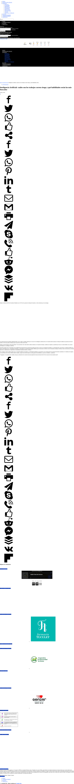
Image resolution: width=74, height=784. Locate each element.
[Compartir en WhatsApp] (8, 121)
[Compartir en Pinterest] (8, 175)
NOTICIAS (4, 3)
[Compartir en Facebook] (8, 103)
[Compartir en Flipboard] (8, 300)
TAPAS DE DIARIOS (6, 15)
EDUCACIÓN (7, 9)
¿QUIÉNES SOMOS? (6, 16)
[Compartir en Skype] (8, 238)
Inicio (1, 82)
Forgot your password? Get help (6, 32)
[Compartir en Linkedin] (8, 184)
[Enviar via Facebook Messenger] (8, 274)
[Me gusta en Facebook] (8, 130)
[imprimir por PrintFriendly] (8, 220)
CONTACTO (4, 17)
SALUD (6, 11)
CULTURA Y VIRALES (9, 12)
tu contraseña (13, 29)
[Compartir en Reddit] (8, 265)
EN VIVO (4, 14)
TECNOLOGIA (8, 10)
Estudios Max (19, 783)
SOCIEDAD (7, 8)
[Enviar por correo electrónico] (8, 202)
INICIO (3, 1)
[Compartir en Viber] (8, 247)
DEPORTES (7, 6)
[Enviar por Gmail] (8, 211)
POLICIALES (7, 7)
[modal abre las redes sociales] (8, 139)
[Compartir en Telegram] (8, 229)
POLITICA (7, 4)
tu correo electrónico (14, 35)
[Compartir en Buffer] (8, 544)
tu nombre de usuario (14, 28)
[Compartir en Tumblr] (8, 193)
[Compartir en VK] (8, 291)
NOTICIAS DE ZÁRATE (7, 2)
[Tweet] (8, 112)
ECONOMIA (7, 5)
